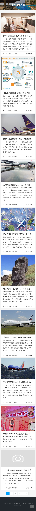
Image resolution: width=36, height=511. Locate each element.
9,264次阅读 (7, 306)
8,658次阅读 (7, 156)
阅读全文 (28, 53)
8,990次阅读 (7, 402)
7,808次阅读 (7, 355)
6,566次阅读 (7, 110)
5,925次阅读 (7, 488)
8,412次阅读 (7, 53)
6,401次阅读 (7, 252)
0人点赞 (15, 53)
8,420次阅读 (7, 205)
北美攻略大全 (18, 4)
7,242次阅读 (7, 446)
